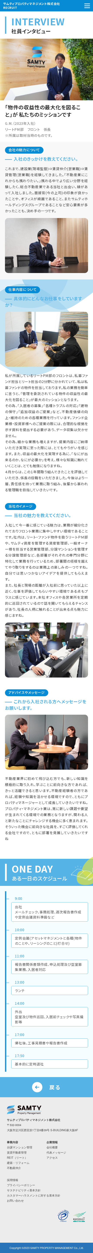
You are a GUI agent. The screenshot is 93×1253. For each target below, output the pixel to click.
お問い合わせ (15, 1200)
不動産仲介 (14, 1168)
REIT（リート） (17, 1157)
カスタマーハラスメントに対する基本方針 (33, 1195)
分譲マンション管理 (19, 1147)
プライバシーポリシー (21, 1185)
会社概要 (52, 1147)
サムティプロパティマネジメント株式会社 (31, 4)
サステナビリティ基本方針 (24, 1190)
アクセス (52, 1157)
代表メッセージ (56, 1152)
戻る (55, 1087)
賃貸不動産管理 (17, 1152)
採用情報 (12, 1180)
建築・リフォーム (18, 1163)
